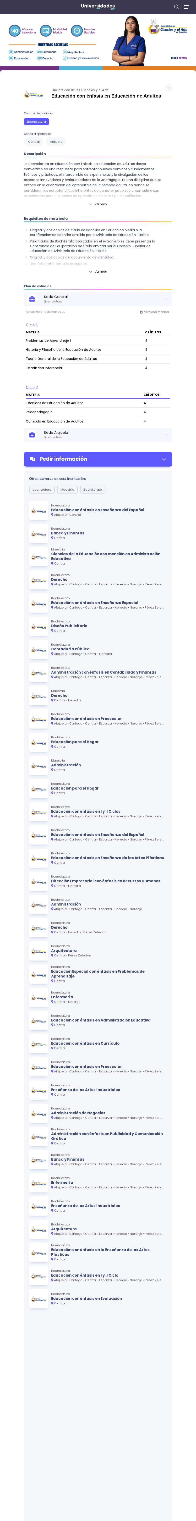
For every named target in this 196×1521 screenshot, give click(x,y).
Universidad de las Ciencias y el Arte (80, 90)
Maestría (67, 489)
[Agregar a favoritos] (168, 87)
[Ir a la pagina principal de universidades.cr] (98, 7)
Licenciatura (36, 121)
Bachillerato (92, 489)
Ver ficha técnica (156, 312)
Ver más (101, 204)
